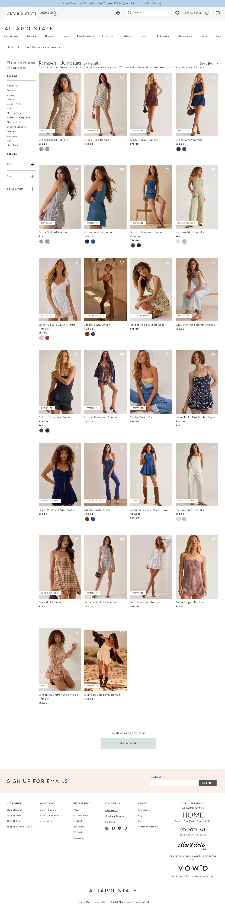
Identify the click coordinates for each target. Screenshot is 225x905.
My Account (47, 803)
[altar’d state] (21, 13)
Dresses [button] (10, 95)
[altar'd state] (28, 28)
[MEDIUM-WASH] (184, 149)
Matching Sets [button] (14, 113)
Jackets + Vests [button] (14, 104)
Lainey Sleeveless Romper (101, 417)
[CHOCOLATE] (87, 334)
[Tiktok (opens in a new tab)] (126, 828)
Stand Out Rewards (49, 815)
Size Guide (78, 821)
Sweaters (107, 36)
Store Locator (79, 827)
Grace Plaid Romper (97, 139)
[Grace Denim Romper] (151, 104)
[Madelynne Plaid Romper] (105, 567)
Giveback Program (115, 816)
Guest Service (81, 803)
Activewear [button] (12, 86)
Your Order (14, 803)
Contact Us (112, 803)
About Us (144, 803)
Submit (207, 782)
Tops (65, 36)
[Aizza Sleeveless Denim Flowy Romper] (151, 474)
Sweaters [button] (11, 131)
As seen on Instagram (148, 827)
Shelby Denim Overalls (144, 417)
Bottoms (127, 36)
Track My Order (14, 815)
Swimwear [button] (12, 136)
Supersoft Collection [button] (16, 127)
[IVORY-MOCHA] (41, 149)
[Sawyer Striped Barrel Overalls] (197, 289)
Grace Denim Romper (144, 139)
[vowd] (193, 867)
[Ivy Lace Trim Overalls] (197, 197)
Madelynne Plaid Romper (100, 602)
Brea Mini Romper (50, 602)
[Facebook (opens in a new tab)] (113, 828)
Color (10, 164)
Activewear (163, 36)
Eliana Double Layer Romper (102, 694)
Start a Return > (14, 810)
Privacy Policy (100, 902)
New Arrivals (11, 36)
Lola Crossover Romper (145, 602)
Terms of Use (84, 902)
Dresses (49, 36)
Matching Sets (85, 36)
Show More (128, 743)
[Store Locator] (118, 13)
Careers (141, 821)
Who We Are (144, 810)
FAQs (75, 810)
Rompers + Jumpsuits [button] (18, 117)
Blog (140, 815)
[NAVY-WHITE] (93, 334)
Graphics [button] (11, 99)
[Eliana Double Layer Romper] (105, 659)
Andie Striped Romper (190, 602)
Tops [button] (9, 140)
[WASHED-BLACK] (139, 245)
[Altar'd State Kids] (193, 845)
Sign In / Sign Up (48, 810)
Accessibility (78, 838)
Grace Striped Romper (53, 139)
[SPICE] (47, 338)
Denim (144, 36)
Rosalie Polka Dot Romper (147, 324)
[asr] (193, 828)
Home (203, 36)
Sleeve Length (15, 188)
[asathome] (193, 812)
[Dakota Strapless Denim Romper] (151, 197)
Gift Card (77, 832)
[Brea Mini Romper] (60, 567)
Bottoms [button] (11, 90)
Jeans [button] (9, 108)
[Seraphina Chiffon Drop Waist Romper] (60, 659)
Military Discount (81, 815)
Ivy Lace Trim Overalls (190, 232)
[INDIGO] (178, 149)
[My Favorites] (177, 12)
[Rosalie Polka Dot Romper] (151, 289)
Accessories (185, 36)
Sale (218, 36)
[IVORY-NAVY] (47, 149)
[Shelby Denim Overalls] (151, 382)
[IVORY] (178, 241)
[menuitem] (11, 36)
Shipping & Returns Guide (19, 827)
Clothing (32, 36)
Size (9, 176)
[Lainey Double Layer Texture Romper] (60, 289)
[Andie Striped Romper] (197, 567)
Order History (13, 821)
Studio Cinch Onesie (97, 324)
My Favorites (46, 821)
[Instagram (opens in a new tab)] (107, 828)
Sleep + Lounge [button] (14, 122)
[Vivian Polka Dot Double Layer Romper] (197, 382)
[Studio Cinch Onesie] (105, 289)
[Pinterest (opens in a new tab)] (119, 828)
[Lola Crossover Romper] (151, 567)
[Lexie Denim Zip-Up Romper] (60, 474)
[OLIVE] (184, 241)
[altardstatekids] (49, 13)
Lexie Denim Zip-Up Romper (57, 509)
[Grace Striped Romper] (60, 104)
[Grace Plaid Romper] (105, 104)
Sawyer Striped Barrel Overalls (196, 324)
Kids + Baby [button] (12, 145)
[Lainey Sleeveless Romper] (105, 382)
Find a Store (19, 67)
